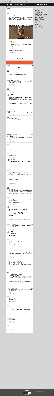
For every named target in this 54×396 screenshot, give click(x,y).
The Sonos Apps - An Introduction (39, 17)
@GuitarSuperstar (11, 81)
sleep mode (11, 50)
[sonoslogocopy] (27, 1)
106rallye (10, 111)
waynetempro (11, 259)
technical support (17, 45)
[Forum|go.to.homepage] (12, 4)
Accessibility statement (31, 336)
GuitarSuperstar (11, 87)
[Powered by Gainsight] (27, 335)
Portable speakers (24, 6)
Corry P (10, 206)
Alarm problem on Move (38, 10)
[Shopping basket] (51, 1)
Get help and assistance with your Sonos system (15, 6)
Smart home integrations (38, 25)
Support (7, 1)
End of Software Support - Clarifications (40, 21)
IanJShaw (10, 116)
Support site (31, 4)
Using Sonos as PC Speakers (38, 26)
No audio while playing (19, 50)
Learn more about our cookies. (39, 391)
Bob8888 (10, 324)
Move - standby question (38, 30)
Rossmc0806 (10, 143)
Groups (28, 4)
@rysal (10, 135)
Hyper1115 (10, 318)
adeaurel (10, 295)
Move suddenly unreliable (38, 12)
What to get (36, 20)
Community (7, 6)
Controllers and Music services (38, 18)
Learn (5, 1)
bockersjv (10, 248)
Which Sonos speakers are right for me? (40, 19)
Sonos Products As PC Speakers (39, 27)
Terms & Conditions (22, 336)
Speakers (36, 16)
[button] (41, 4)
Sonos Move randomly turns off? (39, 28)
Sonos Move (14, 50)
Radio (10, 1)
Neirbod (10, 224)
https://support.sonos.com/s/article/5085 (14, 165)
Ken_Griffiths (10, 159)
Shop (2, 1)
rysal (10, 80)
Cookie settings (26, 336)
